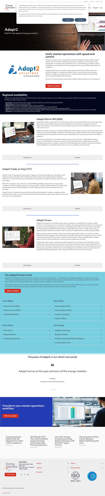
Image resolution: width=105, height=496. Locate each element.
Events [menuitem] (86, 1)
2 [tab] (52, 390)
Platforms (39, 463)
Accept (68, 20)
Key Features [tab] (27, 157)
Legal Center (6, 493)
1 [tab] (51, 390)
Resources (39, 472)
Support (95, 8)
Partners (73, 463)
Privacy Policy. (24, 11)
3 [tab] (54, 390)
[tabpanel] (52, 376)
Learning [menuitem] (91, 1)
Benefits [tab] (77, 157)
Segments (39, 467)
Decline (80, 20)
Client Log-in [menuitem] (99, 1)
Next (99, 376)
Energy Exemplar (75, 467)
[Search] (101, 8)
